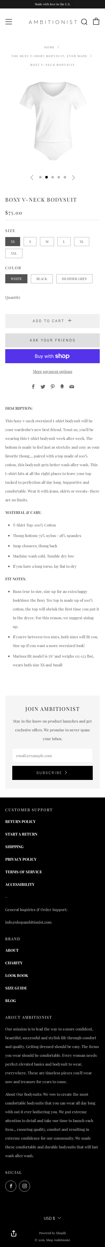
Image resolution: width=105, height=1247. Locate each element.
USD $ (49, 1218)
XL (82, 241)
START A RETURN (21, 833)
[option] (52, 121)
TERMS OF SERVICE (23, 871)
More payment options (52, 371)
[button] (40, 177)
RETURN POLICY (20, 821)
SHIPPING (14, 846)
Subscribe (49, 773)
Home (49, 47)
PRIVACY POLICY (20, 859)
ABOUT (12, 950)
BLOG (10, 1000)
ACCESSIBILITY (19, 884)
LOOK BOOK (16, 975)
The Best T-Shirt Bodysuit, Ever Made (49, 56)
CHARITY (13, 962)
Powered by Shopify (52, 1233)
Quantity (13, 297)
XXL (14, 253)
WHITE (16, 278)
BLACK (41, 278)
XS (13, 241)
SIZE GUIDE (16, 987)
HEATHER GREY (74, 278)
